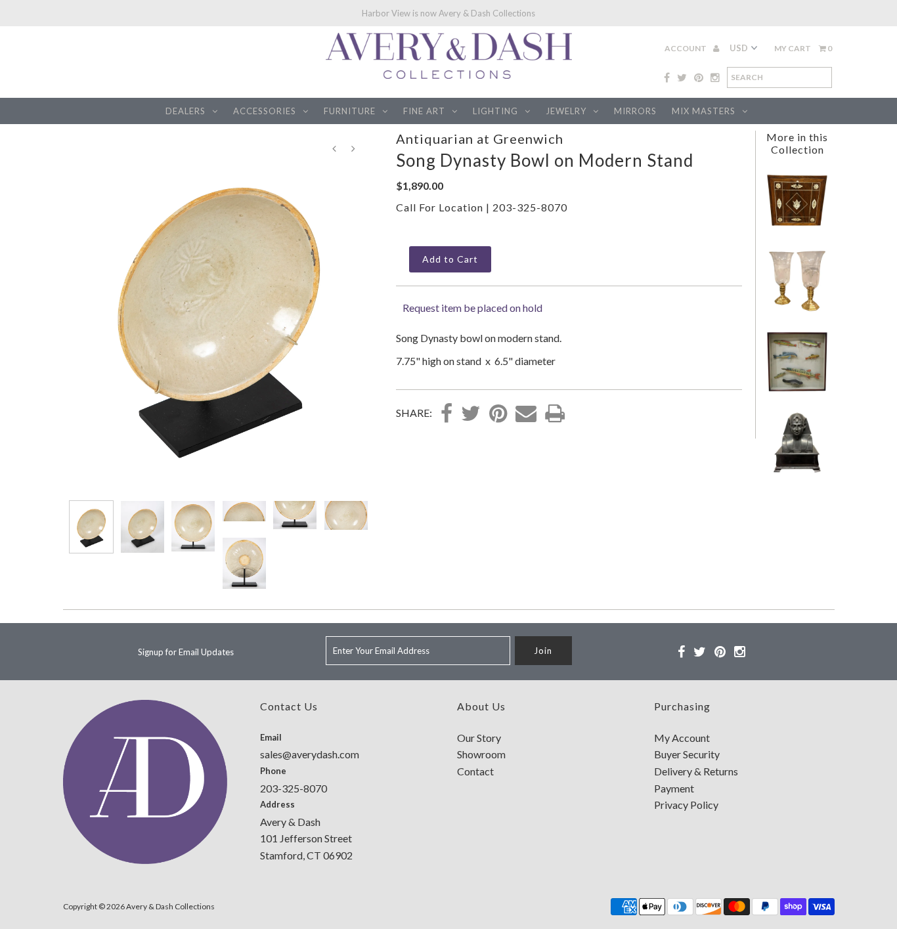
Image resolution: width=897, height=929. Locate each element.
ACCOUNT (686, 48)
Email (271, 737)
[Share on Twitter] (471, 414)
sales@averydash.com (309, 754)
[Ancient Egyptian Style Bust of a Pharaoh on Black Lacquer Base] (797, 470)
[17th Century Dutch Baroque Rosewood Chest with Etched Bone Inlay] (797, 227)
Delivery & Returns (696, 771)
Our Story (479, 737)
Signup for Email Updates (186, 652)
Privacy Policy (686, 804)
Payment (674, 788)
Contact (475, 771)
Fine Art (424, 111)
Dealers (185, 111)
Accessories (264, 111)
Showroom (481, 754)
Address (277, 804)
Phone (273, 771)
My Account (682, 737)
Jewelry (566, 111)
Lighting (495, 111)
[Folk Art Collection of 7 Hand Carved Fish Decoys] (797, 389)
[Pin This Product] (498, 414)
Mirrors (635, 111)
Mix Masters (703, 111)
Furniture (350, 111)
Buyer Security (687, 754)
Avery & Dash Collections (170, 906)
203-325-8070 (529, 207)
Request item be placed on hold (472, 307)
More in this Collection (797, 143)
